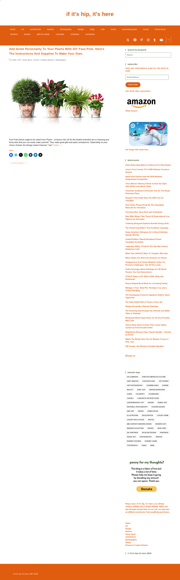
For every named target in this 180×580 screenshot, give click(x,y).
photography (61, 60)
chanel (130, 398)
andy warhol (133, 381)
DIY (19, 60)
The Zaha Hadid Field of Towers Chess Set (143, 302)
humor (36, 60)
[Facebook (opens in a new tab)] (135, 40)
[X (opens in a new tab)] (128, 40)
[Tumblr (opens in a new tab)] (155, 40)
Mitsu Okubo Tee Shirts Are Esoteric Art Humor (146, 258)
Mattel (151, 420)
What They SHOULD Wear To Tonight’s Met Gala (146, 253)
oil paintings (132, 432)
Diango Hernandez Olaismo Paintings (141, 306)
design (151, 402)
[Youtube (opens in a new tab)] (162, 40)
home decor (27, 60)
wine (152, 445)
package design (149, 432)
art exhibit (163, 381)
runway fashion (134, 441)
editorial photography (137, 407)
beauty (130, 390)
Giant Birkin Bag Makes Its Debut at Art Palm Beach (148, 165)
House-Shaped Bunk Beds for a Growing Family (146, 283)
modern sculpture (135, 428)
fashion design (158, 407)
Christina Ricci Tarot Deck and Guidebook (143, 212)
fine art (130, 411)
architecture (149, 381)
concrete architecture (148, 398)
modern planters (47, 60)
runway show (151, 441)
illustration (132, 415)
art (126, 526)
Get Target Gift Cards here (137, 150)
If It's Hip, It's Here (90, 14)
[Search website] (168, 40)
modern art (161, 424)
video (144, 445)
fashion (128, 531)
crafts (14, 60)
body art (141, 390)
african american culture (154, 377)
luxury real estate (135, 420)
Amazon (129, 506)
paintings (164, 432)
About (128, 542)
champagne (154, 394)
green (141, 411)
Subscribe (133, 85)
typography (132, 445)
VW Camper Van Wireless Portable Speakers (144, 346)
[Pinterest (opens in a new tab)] (142, 40)
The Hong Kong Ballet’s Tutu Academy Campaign (146, 228)
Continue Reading (19, 163)
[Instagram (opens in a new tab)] (149, 40)
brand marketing (157, 390)
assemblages (152, 385)
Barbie (165, 385)
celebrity (140, 394)
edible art (162, 402)
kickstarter (147, 415)
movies (151, 428)
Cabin (129, 394)
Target (148, 506)
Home (128, 523)
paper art (131, 437)
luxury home (162, 415)
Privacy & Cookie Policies (136, 545)
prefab (159, 437)
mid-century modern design (139, 424)
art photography (135, 385)
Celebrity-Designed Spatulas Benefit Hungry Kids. (147, 223)
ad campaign (132, 377)
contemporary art (135, 402)
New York (162, 428)
